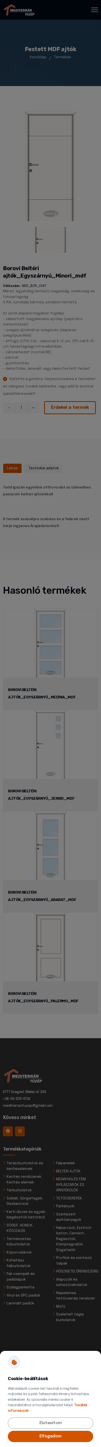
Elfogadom (50, 1436)
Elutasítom (50, 1423)
